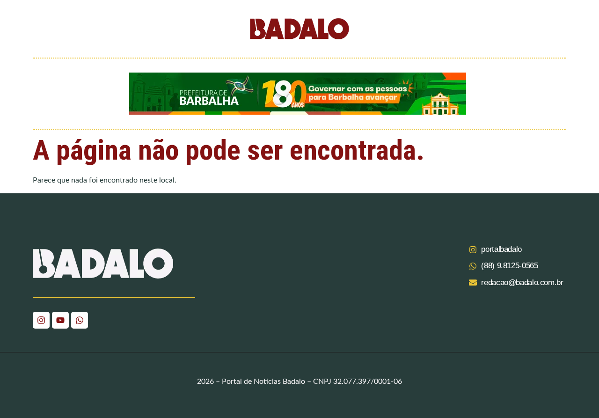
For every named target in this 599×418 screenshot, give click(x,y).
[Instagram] (41, 320)
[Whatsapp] (79, 320)
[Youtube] (60, 320)
